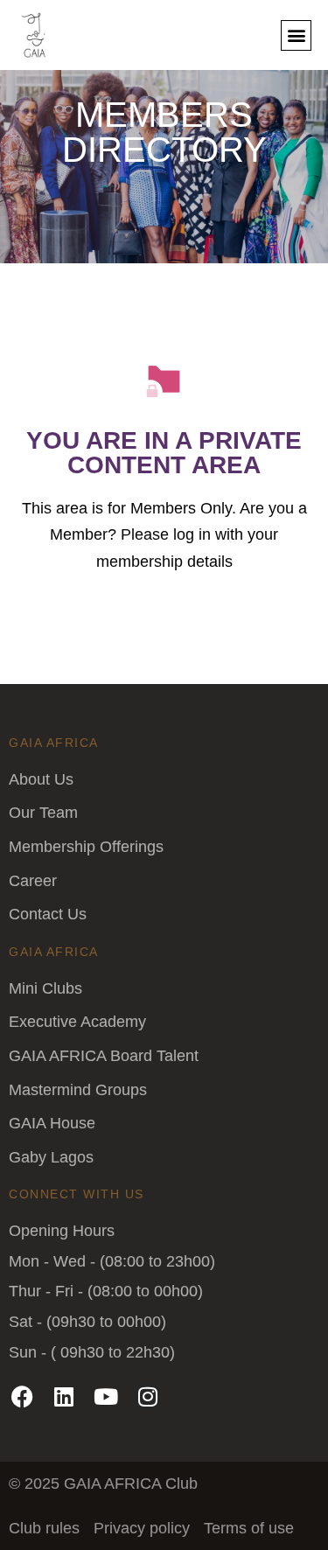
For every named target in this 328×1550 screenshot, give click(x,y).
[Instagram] (148, 1396)
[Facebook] (22, 1396)
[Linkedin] (64, 1396)
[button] (296, 35)
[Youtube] (106, 1396)
